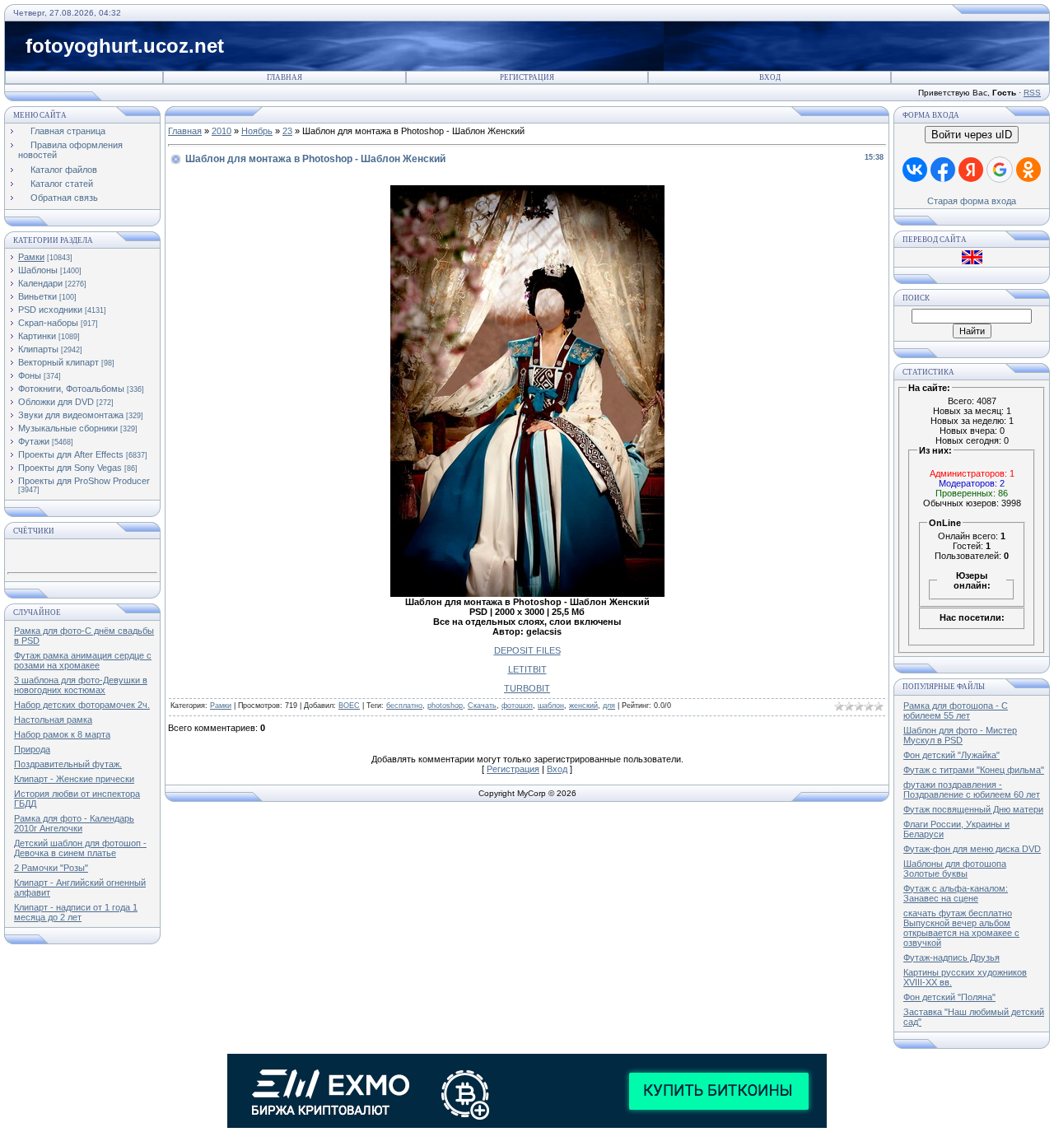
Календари (40, 283)
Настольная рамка (53, 719)
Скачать (482, 705)
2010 (221, 131)
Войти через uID (971, 134)
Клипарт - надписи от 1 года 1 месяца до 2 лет (76, 912)
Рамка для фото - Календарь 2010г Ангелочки (74, 823)
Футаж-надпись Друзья (951, 957)
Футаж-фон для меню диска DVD (972, 849)
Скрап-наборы (48, 323)
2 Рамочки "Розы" (51, 868)
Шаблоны (38, 270)
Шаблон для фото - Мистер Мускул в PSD (960, 735)
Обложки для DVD (56, 402)
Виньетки (37, 296)
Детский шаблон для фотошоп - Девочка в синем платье (80, 848)
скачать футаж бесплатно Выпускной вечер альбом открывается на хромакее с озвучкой (961, 928)
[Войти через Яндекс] (970, 169)
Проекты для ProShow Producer (84, 481)
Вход (770, 77)
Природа (32, 749)
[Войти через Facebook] (942, 169)
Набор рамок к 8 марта (62, 734)
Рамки (31, 257)
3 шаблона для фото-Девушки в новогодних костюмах (80, 685)
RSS (1032, 92)
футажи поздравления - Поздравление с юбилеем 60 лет (971, 789)
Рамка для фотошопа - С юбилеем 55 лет (955, 710)
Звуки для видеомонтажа (71, 415)
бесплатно (404, 705)
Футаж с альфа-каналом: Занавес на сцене (955, 893)
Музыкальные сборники (68, 428)
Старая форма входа (971, 201)
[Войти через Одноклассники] (1028, 169)
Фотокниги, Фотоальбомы (71, 389)
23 (287, 131)
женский (583, 705)
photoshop (445, 705)
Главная (284, 77)
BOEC (349, 705)
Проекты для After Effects (71, 454)
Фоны (29, 375)
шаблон (551, 705)
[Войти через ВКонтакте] (914, 169)
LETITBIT (527, 669)
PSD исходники (50, 309)
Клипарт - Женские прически (74, 779)
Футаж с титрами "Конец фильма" (973, 770)
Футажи (33, 441)
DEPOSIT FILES (527, 650)
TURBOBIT (527, 688)
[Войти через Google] (999, 169)
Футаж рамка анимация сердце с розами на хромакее (83, 660)
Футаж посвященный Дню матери (973, 809)
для (609, 705)
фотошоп (517, 705)
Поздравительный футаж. (68, 764)
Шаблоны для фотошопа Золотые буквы (954, 868)
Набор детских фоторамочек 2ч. (82, 705)
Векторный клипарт (58, 362)
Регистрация (527, 77)
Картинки (37, 336)
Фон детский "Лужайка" (951, 755)
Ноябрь (257, 131)
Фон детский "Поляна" (949, 997)
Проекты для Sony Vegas (70, 468)
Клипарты (38, 349)
